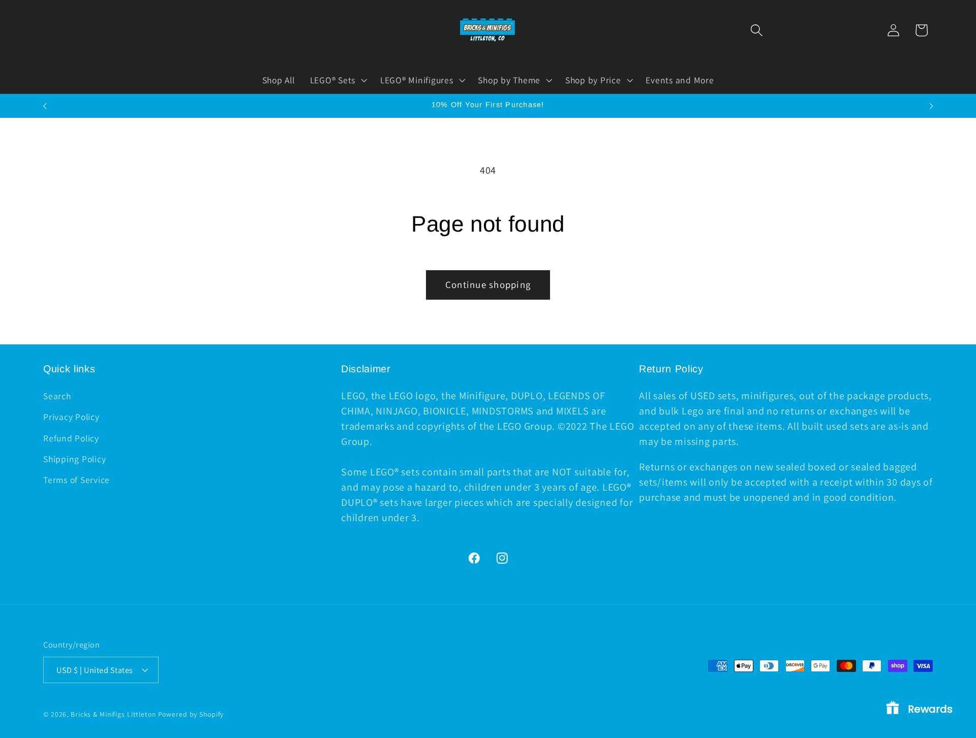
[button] (757, 30)
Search (57, 396)
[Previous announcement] (45, 106)
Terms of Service (76, 480)
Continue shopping (488, 284)
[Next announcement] (931, 106)
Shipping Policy (74, 459)
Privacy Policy (71, 417)
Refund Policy (71, 438)
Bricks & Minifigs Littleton (113, 714)
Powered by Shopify (191, 714)
